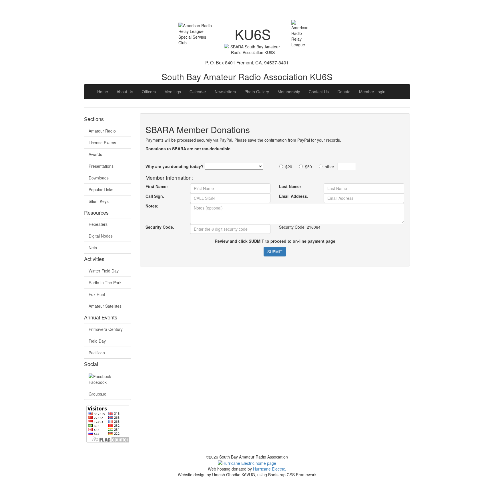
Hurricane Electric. (269, 469)
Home (102, 91)
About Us (125, 91)
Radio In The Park (105, 282)
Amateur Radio (102, 131)
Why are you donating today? (175, 166)
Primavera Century (106, 329)
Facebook (98, 382)
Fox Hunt (97, 294)
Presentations (101, 166)
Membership (289, 91)
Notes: (152, 206)
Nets (93, 247)
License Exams (102, 142)
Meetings (172, 91)
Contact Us (319, 91)
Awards (95, 154)
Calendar (198, 91)
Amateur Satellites (105, 306)
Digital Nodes (101, 236)
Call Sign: (155, 196)
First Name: (157, 186)
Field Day (97, 341)
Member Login (372, 91)
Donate (343, 91)
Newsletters (225, 91)
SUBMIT (274, 251)
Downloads (99, 178)
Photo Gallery (256, 91)
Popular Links (101, 189)
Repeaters (98, 224)
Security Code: (160, 227)
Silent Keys (99, 201)
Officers (149, 91)
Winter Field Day (104, 271)
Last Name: (290, 186)
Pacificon (97, 352)
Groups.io (97, 394)
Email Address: (293, 196)
